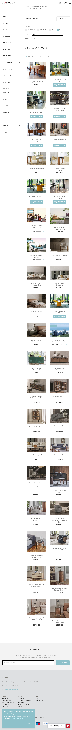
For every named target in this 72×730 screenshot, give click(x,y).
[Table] (32, 56)
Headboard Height (8, 90)
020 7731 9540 (37, 8)
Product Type (9, 69)
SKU (52, 29)
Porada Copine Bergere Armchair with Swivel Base (36, 484)
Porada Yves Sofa (59, 426)
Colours (7, 43)
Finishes (6, 36)
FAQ (36, 699)
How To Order (39, 700)
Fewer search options (63, 23)
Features (7, 56)
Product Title (31, 29)
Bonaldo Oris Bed (36, 311)
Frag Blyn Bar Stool (36, 82)
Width (5, 106)
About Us (5, 699)
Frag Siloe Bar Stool (36, 112)
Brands (6, 29)
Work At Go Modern (8, 702)
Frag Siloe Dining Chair (36, 196)
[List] (29, 56)
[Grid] (25, 56)
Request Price (59, 85)
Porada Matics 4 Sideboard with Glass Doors (36, 398)
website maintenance (38, 717)
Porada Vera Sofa (59, 455)
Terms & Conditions (23, 704)
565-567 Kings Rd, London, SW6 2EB (36, 6)
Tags (5, 132)
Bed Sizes (7, 82)
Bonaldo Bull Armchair (59, 255)
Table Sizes (8, 75)
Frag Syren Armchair (59, 139)
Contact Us (5, 704)
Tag (60, 29)
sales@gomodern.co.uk (12, 689)
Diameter (7, 112)
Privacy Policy (6, 706)
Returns (20, 706)
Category (7, 23)
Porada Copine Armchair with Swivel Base (59, 520)
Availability (8, 49)
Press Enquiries (6, 700)
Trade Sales (21, 702)
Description (42, 29)
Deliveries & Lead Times (24, 700)
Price (5, 99)
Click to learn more (17, 718)
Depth (5, 125)
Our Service (21, 699)
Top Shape (7, 62)
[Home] (8, 4)
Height (6, 119)
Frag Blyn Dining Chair (36, 168)
